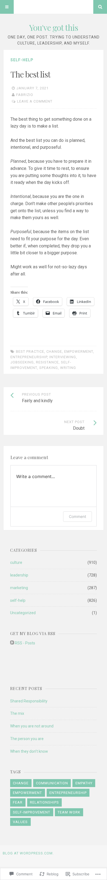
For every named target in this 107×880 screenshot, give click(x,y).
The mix (17, 713)
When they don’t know (29, 751)
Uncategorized (23, 613)
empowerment (78, 351)
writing (68, 368)
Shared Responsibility (28, 701)
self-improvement (31, 812)
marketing (19, 588)
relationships (44, 802)
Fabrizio (24, 95)
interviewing (62, 357)
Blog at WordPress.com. (28, 853)
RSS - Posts (25, 643)
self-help (21, 60)
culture (16, 562)
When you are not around (32, 726)
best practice (30, 351)
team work (69, 812)
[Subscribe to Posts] (12, 643)
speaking (48, 368)
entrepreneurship (28, 357)
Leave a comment (34, 101)
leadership (19, 575)
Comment (77, 516)
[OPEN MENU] (7, 7)
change (54, 351)
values (20, 822)
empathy (83, 783)
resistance (47, 362)
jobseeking (22, 362)
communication (52, 783)
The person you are (27, 738)
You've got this (53, 27)
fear (17, 802)
